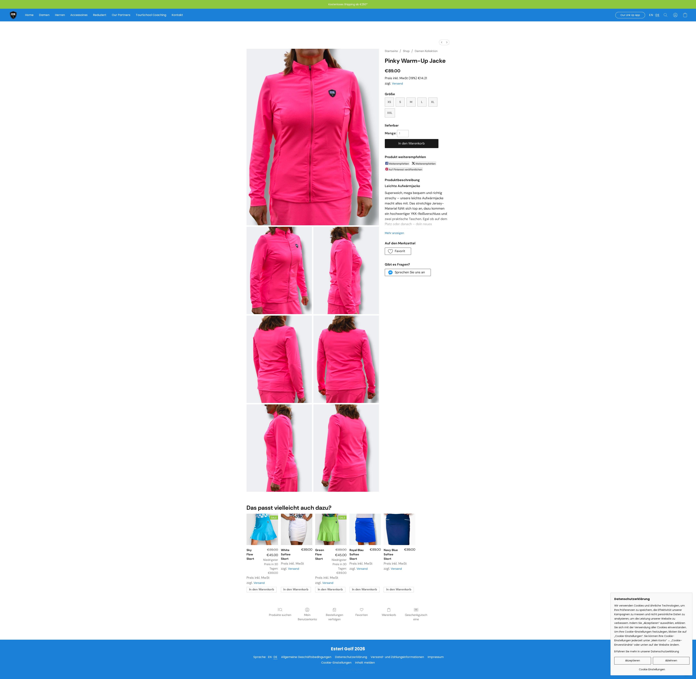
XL (432, 102)
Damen (44, 15)
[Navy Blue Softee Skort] (399, 529)
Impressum (436, 657)
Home (29, 15)
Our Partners (121, 15)
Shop (406, 51)
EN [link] (270, 657)
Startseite (391, 51)
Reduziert (99, 15)
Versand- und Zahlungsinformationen (397, 657)
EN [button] (651, 15)
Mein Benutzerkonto (307, 617)
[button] (13, 15)
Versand (397, 83)
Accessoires (79, 15)
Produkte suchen (280, 615)
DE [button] (657, 15)
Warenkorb (389, 615)
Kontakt (177, 15)
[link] (651, 668)
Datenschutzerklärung (351, 657)
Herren (60, 15)
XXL (389, 113)
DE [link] (275, 657)
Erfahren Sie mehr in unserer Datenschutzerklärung (646, 651)
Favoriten (361, 615)
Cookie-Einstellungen (336, 663)
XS (389, 102)
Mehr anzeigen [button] (394, 233)
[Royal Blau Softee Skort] (365, 529)
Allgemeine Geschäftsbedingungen (306, 657)
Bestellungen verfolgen (334, 617)
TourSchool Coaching (151, 15)
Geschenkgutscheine (416, 617)
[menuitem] (441, 42)
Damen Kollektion (426, 51)
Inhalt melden (365, 663)
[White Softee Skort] (296, 529)
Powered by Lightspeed (348, 669)
